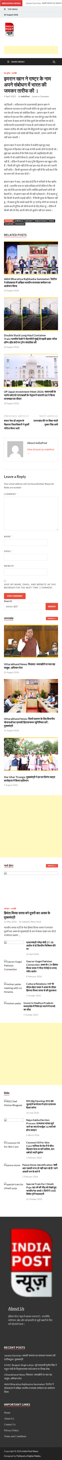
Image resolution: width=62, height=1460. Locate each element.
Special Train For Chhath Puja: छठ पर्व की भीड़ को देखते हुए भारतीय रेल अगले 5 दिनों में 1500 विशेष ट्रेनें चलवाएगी (41, 1188)
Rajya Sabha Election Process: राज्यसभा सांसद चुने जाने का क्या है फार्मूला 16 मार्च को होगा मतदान (41, 1124)
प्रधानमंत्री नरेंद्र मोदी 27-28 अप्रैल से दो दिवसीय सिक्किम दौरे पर (41, 945)
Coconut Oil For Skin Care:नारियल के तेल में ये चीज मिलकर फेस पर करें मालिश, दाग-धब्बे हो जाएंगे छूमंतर (40, 1147)
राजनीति (14, 73)
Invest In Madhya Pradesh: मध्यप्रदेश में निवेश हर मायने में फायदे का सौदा (39, 1006)
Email (8, 551)
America (18, 221)
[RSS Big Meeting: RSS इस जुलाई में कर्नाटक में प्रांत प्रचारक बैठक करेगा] (14, 1101)
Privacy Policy (11, 1430)
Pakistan (19, 224)
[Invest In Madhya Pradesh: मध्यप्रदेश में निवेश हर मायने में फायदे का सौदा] (12, 1003)
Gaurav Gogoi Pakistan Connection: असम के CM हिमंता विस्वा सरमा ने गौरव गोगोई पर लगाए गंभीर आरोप (42, 966)
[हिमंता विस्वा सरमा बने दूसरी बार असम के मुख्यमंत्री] (31, 873)
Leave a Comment (40, 96)
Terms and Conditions (15, 1436)
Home (7, 1412)
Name (8, 536)
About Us (9, 1418)
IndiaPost (25, 96)
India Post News (30, 1451)
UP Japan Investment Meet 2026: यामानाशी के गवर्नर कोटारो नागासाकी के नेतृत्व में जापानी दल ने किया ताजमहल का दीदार (30, 395)
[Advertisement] (33, 50)
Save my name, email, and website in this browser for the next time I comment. (30, 586)
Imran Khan (41, 221)
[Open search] (54, 62)
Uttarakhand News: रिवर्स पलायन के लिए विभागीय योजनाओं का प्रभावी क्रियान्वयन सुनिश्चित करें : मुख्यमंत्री (29, 722)
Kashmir (9, 224)
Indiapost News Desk (31, 921)
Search (8, 600)
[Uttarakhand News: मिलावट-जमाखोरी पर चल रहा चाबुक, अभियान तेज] (31, 641)
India (51, 221)
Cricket (29, 221)
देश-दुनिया (7, 73)
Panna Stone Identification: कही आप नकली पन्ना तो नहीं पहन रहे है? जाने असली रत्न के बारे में (40, 1168)
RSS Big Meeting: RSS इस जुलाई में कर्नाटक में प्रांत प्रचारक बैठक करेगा (41, 1104)
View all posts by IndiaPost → (40, 451)
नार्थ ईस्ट (6, 909)
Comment (11, 494)
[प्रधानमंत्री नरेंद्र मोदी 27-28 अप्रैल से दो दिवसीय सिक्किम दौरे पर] (14, 942)
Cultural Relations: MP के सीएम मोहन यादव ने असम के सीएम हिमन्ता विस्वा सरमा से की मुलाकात (41, 987)
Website (9, 566)
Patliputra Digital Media (28, 1456)
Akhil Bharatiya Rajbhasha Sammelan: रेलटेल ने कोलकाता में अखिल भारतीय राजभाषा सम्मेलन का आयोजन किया (30, 282)
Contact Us (9, 1424)
